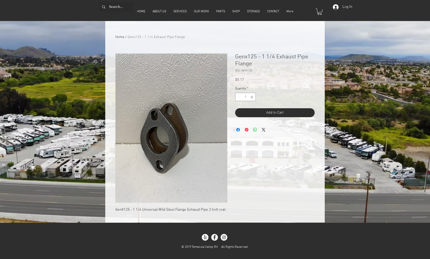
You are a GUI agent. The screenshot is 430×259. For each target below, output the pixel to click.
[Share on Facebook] (238, 129)
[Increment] (252, 97)
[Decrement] (238, 97)
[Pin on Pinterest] (246, 129)
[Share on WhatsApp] (255, 129)
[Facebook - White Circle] (214, 237)
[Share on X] (263, 129)
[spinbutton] (245, 97)
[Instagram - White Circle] (224, 237)
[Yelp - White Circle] (205, 237)
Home (119, 37)
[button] (320, 11)
